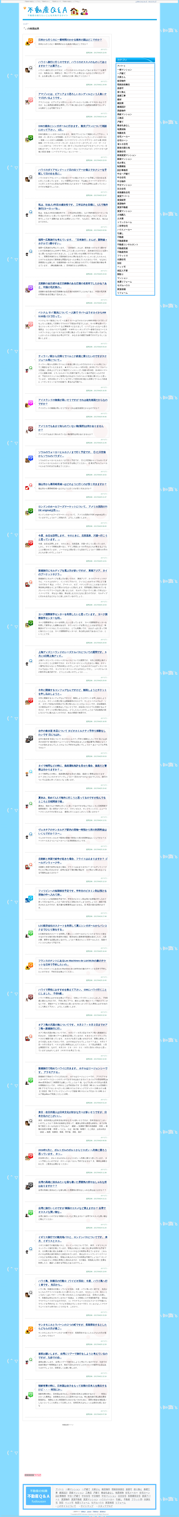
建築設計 (121, 107)
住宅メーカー (123, 136)
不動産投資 (122, 248)
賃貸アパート (123, 196)
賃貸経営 (121, 200)
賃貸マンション (124, 211)
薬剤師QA (103, 1511)
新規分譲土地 (123, 148)
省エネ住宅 (122, 144)
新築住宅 (121, 151)
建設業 (120, 103)
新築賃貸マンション (126, 155)
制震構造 (121, 166)
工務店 (120, 118)
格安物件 (121, 81)
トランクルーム (124, 222)
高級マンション (124, 114)
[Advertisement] (124, 11)
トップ (25, 23)
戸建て (120, 122)
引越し (120, 233)
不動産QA (96, 1511)
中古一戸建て (123, 174)
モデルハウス (123, 285)
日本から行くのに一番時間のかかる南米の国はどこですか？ (70, 39)
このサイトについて (141, 1)
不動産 (120, 237)
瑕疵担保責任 (123, 84)
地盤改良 (121, 133)
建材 (119, 99)
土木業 (120, 218)
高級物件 (121, 110)
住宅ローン (122, 140)
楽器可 (120, 88)
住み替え (121, 163)
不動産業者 (122, 241)
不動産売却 (122, 252)
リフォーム (122, 293)
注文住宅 (121, 189)
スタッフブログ (105, 1506)
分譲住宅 (121, 259)
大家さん (121, 77)
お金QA (89, 1511)
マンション (122, 278)
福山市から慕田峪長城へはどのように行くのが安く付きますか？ (72, 484)
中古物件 (121, 181)
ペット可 (121, 267)
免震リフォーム (124, 282)
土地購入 (121, 215)
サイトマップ (152, 1)
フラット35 (122, 256)
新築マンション (124, 159)
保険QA (83, 1511)
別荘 (119, 263)
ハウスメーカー (124, 230)
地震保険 (121, 129)
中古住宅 (121, 177)
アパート (121, 66)
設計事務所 (122, 170)
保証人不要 (122, 270)
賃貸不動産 (122, 207)
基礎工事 (121, 96)
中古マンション (124, 185)
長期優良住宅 (123, 192)
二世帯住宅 (122, 226)
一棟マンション (124, 70)
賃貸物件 (121, 203)
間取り (120, 274)
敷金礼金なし (123, 125)
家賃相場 (121, 289)
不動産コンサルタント (127, 244)
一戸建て (121, 73)
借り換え (121, 92)
